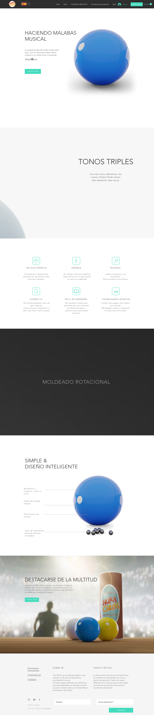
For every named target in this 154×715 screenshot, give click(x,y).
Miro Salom (47, 708)
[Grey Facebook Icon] (39, 699)
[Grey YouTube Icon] (34, 699)
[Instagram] (29, 699)
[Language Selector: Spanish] (25, 4)
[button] (148, 4)
